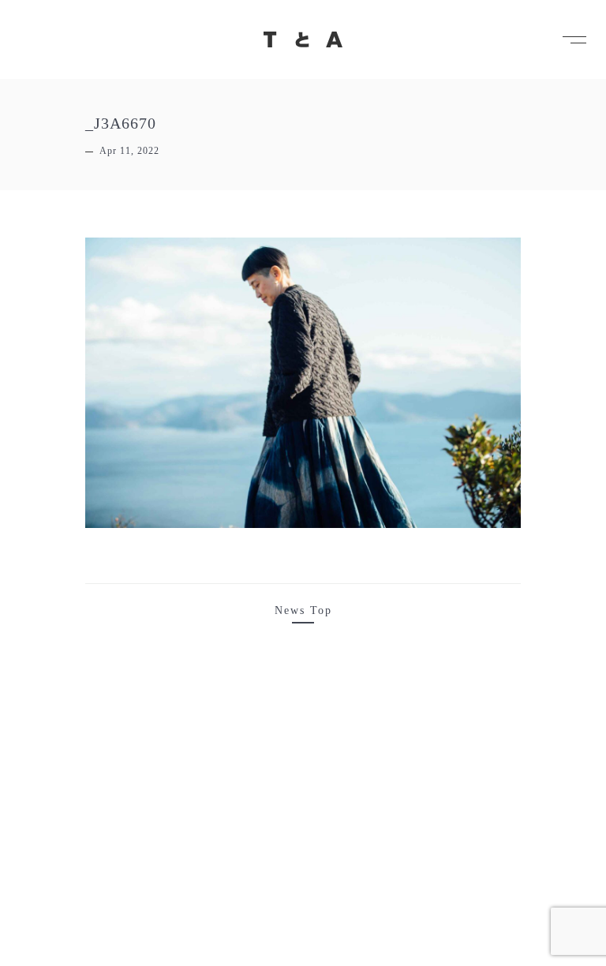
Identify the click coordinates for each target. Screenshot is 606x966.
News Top (303, 610)
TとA (303, 39)
